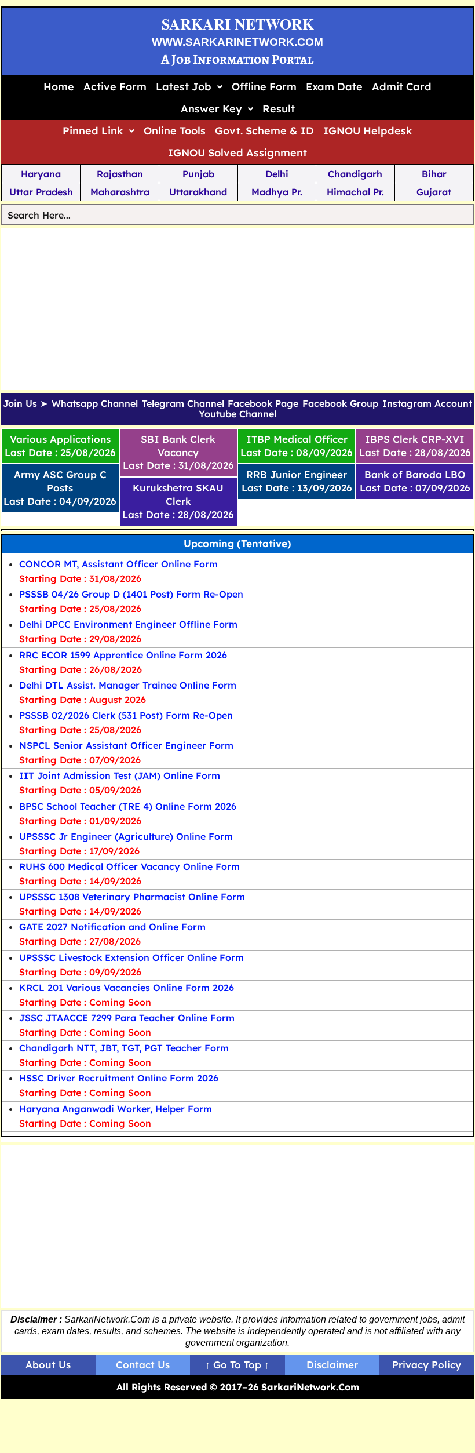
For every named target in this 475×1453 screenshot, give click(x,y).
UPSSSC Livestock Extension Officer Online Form (131, 957)
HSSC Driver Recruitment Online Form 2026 (118, 1078)
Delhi (276, 174)
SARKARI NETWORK (238, 24)
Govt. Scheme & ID (264, 130)
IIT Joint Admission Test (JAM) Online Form (119, 775)
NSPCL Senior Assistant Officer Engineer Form (126, 745)
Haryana (41, 174)
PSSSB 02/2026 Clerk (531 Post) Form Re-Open (126, 715)
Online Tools (175, 130)
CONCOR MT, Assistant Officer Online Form (118, 564)
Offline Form (264, 86)
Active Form (115, 86)
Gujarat (433, 192)
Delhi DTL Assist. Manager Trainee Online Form (127, 685)
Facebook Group (340, 404)
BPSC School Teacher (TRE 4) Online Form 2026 (127, 806)
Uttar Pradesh (41, 192)
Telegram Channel (183, 404)
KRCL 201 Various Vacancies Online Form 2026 (126, 987)
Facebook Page (263, 404)
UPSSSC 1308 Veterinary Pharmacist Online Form (132, 896)
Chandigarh (355, 174)
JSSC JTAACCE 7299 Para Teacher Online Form (127, 1018)
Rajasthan (120, 174)
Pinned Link (93, 130)
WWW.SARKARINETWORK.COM (237, 42)
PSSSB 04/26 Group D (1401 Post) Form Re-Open (131, 594)
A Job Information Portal (237, 59)
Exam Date (334, 86)
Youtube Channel (237, 414)
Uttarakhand (198, 192)
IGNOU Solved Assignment (237, 152)
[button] (189, 87)
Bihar (434, 174)
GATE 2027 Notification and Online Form (112, 927)
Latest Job (183, 86)
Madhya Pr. (276, 192)
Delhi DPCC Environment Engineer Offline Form (128, 624)
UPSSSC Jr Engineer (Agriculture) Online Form (126, 836)
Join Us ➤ (25, 404)
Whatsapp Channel (95, 404)
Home (58, 86)
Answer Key (211, 108)
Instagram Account (427, 404)
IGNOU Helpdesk (367, 130)
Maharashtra (119, 192)
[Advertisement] (237, 309)
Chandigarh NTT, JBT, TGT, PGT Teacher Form (124, 1048)
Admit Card (402, 86)
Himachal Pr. (355, 192)
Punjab (198, 174)
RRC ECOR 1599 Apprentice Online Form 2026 (123, 655)
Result (278, 108)
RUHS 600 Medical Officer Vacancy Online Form (129, 866)
